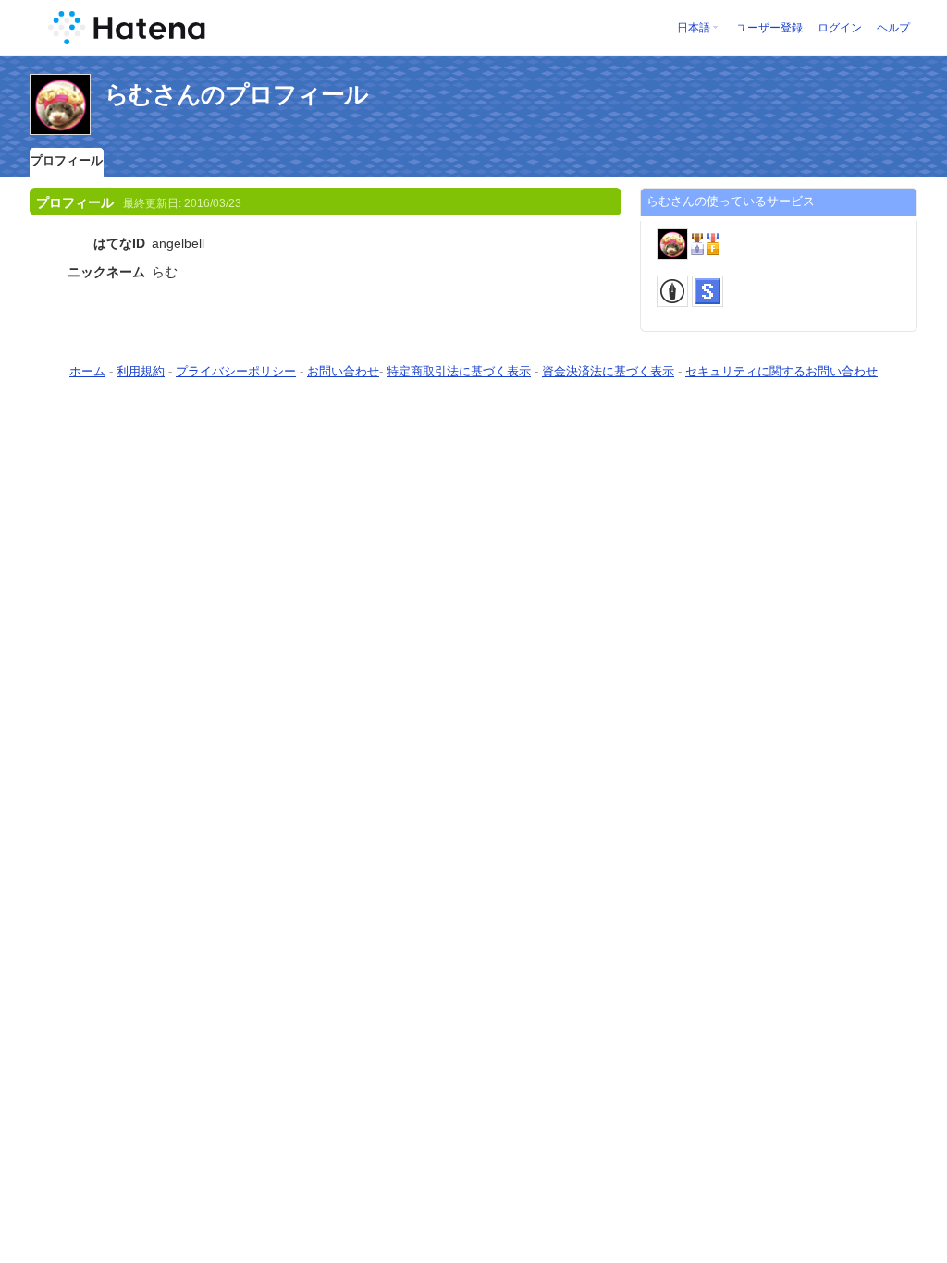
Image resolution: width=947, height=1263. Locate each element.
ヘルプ (893, 27)
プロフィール (67, 160)
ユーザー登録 (769, 27)
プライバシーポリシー (236, 371)
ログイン (840, 27)
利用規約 (141, 371)
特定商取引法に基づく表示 (459, 371)
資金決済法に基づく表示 (608, 371)
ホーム (87, 371)
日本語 (693, 27)
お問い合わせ (343, 371)
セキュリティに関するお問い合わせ (781, 371)
